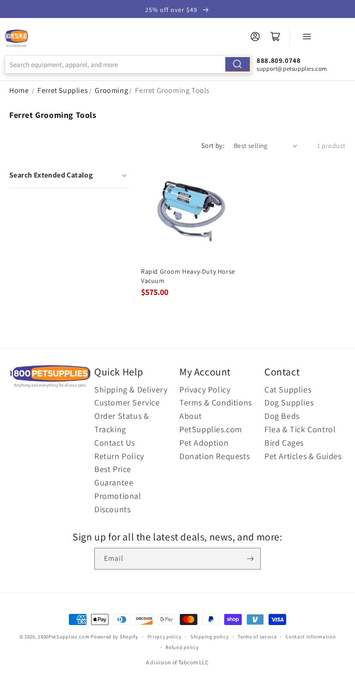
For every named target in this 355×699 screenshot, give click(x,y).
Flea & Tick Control (300, 429)
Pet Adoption (203, 442)
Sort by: (213, 145)
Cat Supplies (287, 389)
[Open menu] (307, 36)
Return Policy (119, 456)
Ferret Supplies (62, 90)
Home (19, 90)
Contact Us (114, 442)
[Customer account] (255, 36)
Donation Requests (214, 456)
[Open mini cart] (275, 36)
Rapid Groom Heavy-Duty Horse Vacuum (188, 276)
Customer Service (127, 402)
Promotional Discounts (117, 503)
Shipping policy (209, 636)
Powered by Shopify (114, 636)
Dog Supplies (288, 402)
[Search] (237, 64)
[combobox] (128, 64)
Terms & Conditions (215, 402)
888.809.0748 (278, 60)
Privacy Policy (204, 389)
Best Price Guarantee (113, 476)
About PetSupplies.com (210, 423)
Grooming (111, 90)
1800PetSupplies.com (63, 636)
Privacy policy (164, 636)
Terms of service (257, 636)
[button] (69, 175)
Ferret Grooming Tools (172, 90)
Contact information (311, 636)
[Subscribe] (250, 559)
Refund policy (181, 647)
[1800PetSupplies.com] (16, 39)
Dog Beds (282, 416)
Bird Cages (284, 442)
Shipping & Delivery (130, 389)
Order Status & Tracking (121, 423)
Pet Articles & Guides (303, 456)
